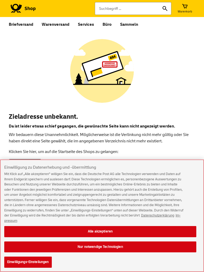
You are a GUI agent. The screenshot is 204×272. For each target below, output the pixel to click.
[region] (102, 215)
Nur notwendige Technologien (100, 247)
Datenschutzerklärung (157, 215)
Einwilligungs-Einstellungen (28, 262)
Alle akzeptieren (100, 231)
